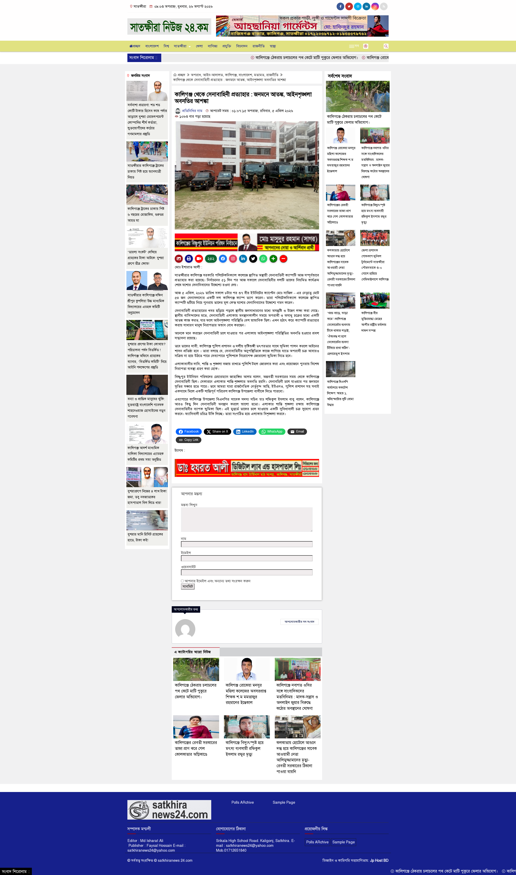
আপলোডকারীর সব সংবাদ (299, 622)
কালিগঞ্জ (231, 75)
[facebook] (340, 6)
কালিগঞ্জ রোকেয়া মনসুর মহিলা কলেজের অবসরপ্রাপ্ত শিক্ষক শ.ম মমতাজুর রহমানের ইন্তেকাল (341, 159)
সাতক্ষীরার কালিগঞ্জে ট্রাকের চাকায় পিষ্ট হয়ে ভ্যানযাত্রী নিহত (146, 172)
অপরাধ (196, 75)
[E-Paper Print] (189, 259)
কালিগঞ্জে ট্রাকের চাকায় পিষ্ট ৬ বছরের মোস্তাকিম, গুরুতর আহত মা (146, 215)
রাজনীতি (259, 46)
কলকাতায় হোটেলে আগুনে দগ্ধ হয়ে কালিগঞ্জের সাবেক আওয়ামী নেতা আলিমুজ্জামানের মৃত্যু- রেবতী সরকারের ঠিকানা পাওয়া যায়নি (341, 267)
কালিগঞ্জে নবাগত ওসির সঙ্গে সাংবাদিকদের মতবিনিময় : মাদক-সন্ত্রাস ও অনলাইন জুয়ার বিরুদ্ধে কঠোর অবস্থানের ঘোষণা (297, 697)
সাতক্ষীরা (180, 46)
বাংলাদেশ (152, 46)
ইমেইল (186, 553)
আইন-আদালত (213, 75)
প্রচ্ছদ (136, 46)
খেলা (199, 46)
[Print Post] (179, 259)
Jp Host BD (379, 860)
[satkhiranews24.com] (169, 24)
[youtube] (375, 6)
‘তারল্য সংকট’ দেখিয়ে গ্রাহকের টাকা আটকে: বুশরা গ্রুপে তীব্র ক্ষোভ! (146, 258)
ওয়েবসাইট (188, 567)
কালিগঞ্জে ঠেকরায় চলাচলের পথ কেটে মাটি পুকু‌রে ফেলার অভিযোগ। (264, 57)
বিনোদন (242, 46)
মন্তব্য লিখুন (189, 505)
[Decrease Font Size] (283, 259)
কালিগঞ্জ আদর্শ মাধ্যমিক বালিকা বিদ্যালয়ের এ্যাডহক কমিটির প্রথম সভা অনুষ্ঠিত (146, 454)
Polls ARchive (242, 802)
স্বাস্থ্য (273, 46)
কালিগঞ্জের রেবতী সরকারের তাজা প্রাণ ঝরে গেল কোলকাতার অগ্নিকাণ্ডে (196, 748)
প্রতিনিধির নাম (191, 111)
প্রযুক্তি (227, 46)
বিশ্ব (166, 46)
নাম (183, 539)
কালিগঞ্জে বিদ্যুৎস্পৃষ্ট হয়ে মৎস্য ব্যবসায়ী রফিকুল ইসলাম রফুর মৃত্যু (245, 748)
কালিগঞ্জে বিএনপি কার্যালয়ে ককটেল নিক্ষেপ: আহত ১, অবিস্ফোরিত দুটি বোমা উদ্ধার (340, 393)
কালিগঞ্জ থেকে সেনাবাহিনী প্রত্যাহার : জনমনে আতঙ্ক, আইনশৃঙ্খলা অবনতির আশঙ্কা (229, 80)
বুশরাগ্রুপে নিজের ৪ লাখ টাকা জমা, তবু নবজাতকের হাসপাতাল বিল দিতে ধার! (147, 497)
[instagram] (358, 6)
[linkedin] (366, 6)
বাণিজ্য (212, 46)
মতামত (259, 75)
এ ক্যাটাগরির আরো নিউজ (192, 652)
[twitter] (349, 6)
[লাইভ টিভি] (199, 259)
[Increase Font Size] (273, 259)
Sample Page (284, 802)
